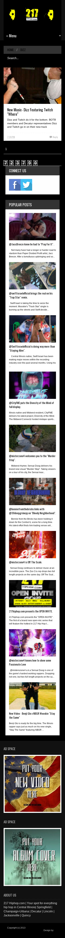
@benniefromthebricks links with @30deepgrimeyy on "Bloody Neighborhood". (32, 511)
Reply (55, 137)
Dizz (23, 50)
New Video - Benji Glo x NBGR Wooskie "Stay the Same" (32, 715)
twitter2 (26, 185)
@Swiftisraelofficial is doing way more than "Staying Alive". (32, 348)
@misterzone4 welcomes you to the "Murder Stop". (32, 458)
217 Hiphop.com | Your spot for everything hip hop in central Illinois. (31, 929)
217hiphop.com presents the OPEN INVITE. (31, 611)
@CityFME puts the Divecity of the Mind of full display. (31, 405)
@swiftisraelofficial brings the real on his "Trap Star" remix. (31, 295)
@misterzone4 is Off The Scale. (25, 562)
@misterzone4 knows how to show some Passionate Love (30, 662)
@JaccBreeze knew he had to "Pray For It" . (31, 244)
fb (15, 185)
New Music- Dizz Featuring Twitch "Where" (30, 112)
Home (10, 50)
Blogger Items (14, 933)
